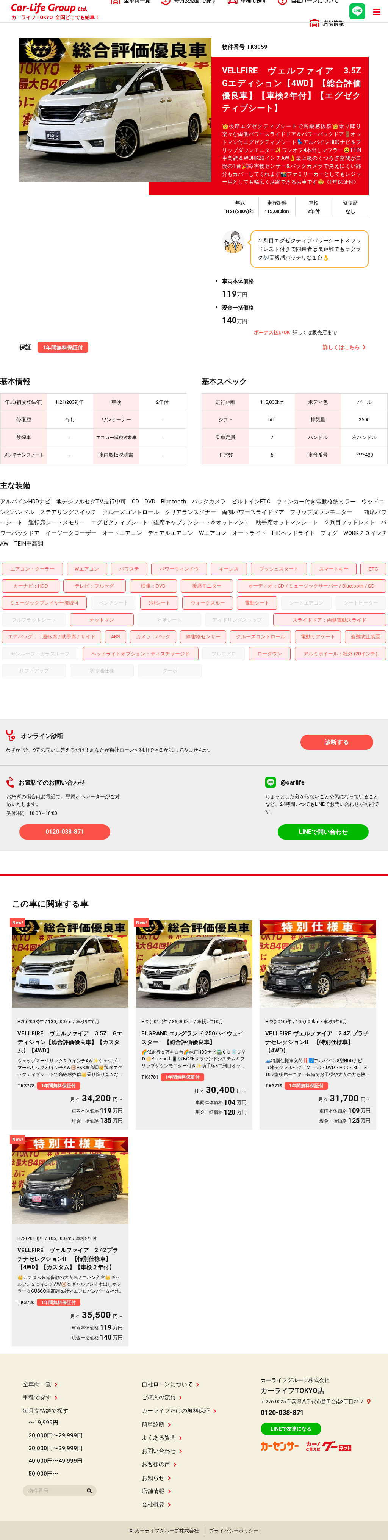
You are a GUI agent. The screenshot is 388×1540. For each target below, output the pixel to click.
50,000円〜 (43, 1473)
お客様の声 (156, 1464)
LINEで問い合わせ (323, 831)
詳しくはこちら (341, 347)
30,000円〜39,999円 (55, 1448)
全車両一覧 (37, 1384)
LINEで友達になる (291, 1429)
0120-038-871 (64, 831)
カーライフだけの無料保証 (176, 1410)
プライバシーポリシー (233, 1531)
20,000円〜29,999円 (55, 1435)
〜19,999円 (43, 1422)
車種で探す (37, 1397)
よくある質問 (159, 1437)
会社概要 (153, 1504)
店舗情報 (153, 1491)
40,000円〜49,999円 (55, 1460)
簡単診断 (153, 1424)
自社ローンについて (167, 1384)
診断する (337, 742)
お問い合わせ (159, 1451)
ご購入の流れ (159, 1397)
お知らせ (153, 1477)
